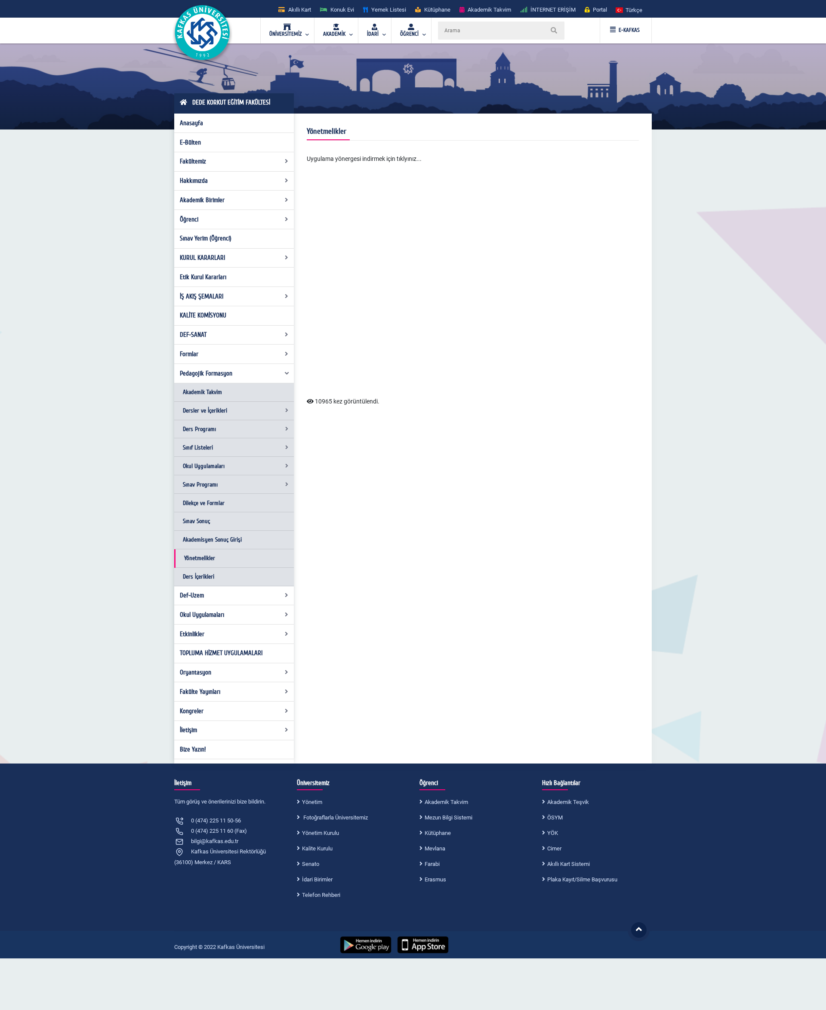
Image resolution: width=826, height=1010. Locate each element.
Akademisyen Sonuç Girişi (212, 539)
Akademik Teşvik (568, 802)
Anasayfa (191, 123)
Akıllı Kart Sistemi (568, 864)
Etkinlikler (192, 634)
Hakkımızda (194, 181)
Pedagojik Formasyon (206, 373)
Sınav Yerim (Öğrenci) (205, 238)
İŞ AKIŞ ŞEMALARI (201, 296)
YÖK (552, 833)
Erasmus (435, 879)
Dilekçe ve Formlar (204, 503)
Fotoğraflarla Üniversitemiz (335, 817)
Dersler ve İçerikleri (205, 410)
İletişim (188, 730)
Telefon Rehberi (321, 895)
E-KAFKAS (629, 30)
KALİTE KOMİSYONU (203, 315)
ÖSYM (555, 817)
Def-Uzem (192, 595)
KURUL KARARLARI (202, 258)
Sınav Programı (200, 484)
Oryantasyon (195, 672)
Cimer (554, 848)
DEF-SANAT (193, 335)
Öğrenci (189, 219)
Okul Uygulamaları (204, 466)
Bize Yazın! (193, 749)
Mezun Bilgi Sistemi (448, 817)
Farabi (432, 864)
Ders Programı (199, 429)
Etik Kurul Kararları (203, 277)
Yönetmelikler (199, 558)
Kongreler (191, 711)
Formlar (189, 354)
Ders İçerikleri (198, 576)
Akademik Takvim (202, 392)
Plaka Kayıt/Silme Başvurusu (582, 879)
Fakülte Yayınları (200, 692)
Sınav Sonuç (196, 521)
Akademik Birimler (202, 200)
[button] (629, 9)
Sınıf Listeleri (198, 447)
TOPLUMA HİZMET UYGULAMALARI (221, 653)
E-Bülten (190, 142)
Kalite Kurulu (317, 848)
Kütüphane (438, 833)
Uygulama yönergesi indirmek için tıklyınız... (364, 158)
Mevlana (435, 848)
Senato (310, 864)
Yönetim (312, 802)
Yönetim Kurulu (320, 833)
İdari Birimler (317, 879)
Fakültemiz (193, 161)
